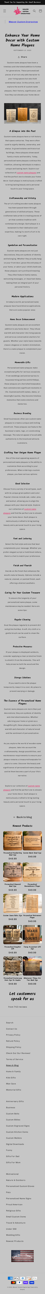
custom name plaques (26, 173)
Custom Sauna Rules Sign (12, 916)
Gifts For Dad (12, 1156)
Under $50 (11, 1229)
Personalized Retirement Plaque (32, 917)
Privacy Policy (13, 1035)
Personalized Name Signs (18, 1198)
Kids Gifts (11, 1078)
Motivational (12, 1174)
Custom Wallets (14, 1138)
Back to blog (24, 817)
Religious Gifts (13, 1211)
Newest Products (15, 1241)
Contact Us (11, 1029)
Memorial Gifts (13, 1090)
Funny (9, 1150)
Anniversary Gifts (15, 1101)
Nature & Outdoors (15, 1180)
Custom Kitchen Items (17, 1132)
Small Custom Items (16, 1217)
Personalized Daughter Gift (12, 948)
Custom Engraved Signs (18, 1126)
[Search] (34, 11)
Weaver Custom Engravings (23, 21)
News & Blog (12, 1065)
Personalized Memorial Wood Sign (13, 885)
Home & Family (13, 1071)
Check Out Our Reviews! (18, 1053)
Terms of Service (14, 1059)
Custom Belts (12, 1114)
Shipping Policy (13, 1047)
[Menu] (5, 11)
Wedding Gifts (13, 1235)
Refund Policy (13, 1041)
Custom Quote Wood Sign (32, 853)
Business (10, 1107)
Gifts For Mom (13, 1162)
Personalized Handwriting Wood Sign (13, 854)
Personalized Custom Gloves (20, 1186)
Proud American (14, 1204)
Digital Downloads (15, 1144)
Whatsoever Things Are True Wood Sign (32, 979)
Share (24, 57)
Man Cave (11, 1084)
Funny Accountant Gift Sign (32, 948)
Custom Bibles (13, 1120)
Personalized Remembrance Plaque (32, 885)
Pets (8, 1192)
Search (9, 1023)
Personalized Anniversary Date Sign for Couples (13, 979)
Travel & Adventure (16, 1223)
